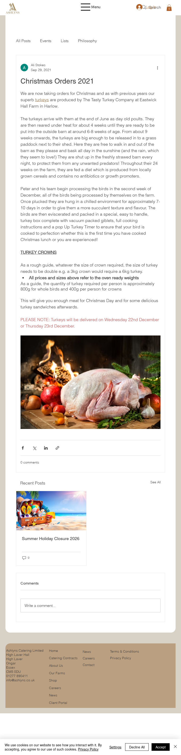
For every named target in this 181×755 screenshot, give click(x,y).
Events (45, 40)
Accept (161, 747)
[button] (169, 7)
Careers (89, 658)
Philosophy (87, 40)
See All (155, 482)
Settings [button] (115, 747)
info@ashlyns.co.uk (20, 680)
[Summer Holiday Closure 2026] (51, 510)
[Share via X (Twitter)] (34, 448)
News (87, 652)
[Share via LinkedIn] (46, 448)
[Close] (175, 747)
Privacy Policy (120, 658)
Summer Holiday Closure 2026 (50, 538)
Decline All (137, 747)
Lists (65, 40)
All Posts (23, 40)
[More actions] (157, 67)
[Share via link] (57, 448)
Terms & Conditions (125, 651)
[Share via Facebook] (23, 448)
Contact (89, 665)
